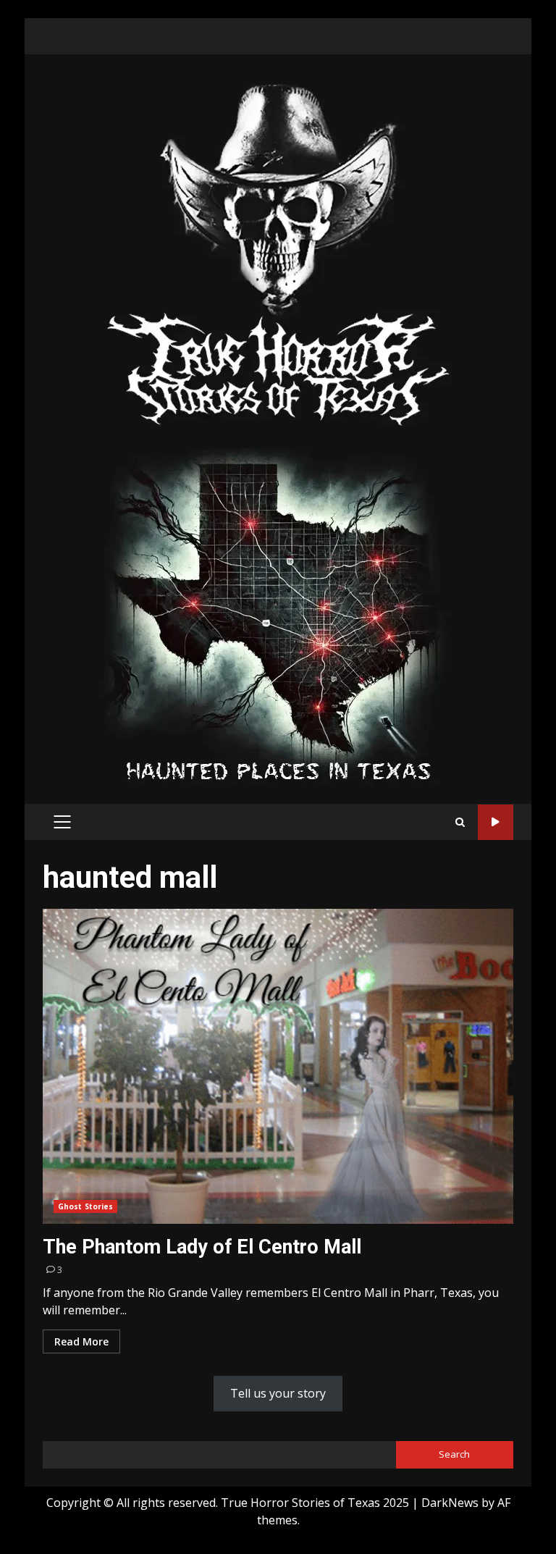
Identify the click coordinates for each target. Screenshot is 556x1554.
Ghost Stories (85, 1206)
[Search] (460, 822)
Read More (81, 1341)
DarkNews (450, 1503)
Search (454, 1454)
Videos (495, 822)
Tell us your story (278, 1393)
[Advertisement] (278, 615)
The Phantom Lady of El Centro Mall (278, 1066)
